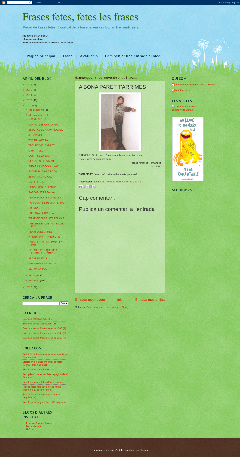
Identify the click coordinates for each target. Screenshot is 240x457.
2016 (29, 84)
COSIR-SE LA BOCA (39, 156)
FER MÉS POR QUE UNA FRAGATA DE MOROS (42, 252)
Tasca (68, 56)
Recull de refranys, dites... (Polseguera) (44, 402)
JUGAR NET (35, 135)
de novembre (37, 115)
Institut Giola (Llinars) (39, 423)
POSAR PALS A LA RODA (42, 171)
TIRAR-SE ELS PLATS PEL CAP (46, 218)
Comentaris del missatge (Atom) (110, 307)
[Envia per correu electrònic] (80, 186)
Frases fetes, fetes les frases (80, 16)
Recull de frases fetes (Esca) (38, 369)
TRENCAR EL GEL (38, 208)
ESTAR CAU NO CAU (40, 176)
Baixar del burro (34, 426)
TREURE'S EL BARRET (41, 145)
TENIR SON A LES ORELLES (44, 197)
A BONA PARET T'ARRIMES (44, 237)
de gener (34, 280)
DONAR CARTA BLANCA (42, 187)
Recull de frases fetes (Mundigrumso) (43, 382)
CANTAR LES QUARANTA (43, 124)
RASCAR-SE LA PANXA (41, 192)
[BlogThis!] (84, 186)
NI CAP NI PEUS (37, 258)
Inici (120, 299)
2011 (29, 105)
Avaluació (89, 56)
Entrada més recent (90, 299)
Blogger (144, 450)
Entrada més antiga (150, 299)
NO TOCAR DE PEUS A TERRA (46, 202)
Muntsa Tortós (183, 90)
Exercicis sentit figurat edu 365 (39, 323)
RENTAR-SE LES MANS (41, 161)
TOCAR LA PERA (38, 140)
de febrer (34, 275)
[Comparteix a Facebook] (90, 186)
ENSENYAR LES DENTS (42, 263)
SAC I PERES (36, 182)
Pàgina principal (41, 56)
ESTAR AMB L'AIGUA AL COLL (45, 129)
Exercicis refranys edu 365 (37, 319)
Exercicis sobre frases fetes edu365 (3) (44, 338)
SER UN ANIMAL (37, 269)
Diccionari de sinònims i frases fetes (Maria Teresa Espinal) (42, 363)
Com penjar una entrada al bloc (132, 56)
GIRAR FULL (35, 150)
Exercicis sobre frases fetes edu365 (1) (44, 328)
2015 (29, 90)
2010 (29, 287)
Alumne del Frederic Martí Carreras (195, 84)
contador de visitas (182, 109)
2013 (29, 100)
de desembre (37, 109)
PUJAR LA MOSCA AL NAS (43, 166)
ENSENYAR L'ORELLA (41, 213)
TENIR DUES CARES (40, 231)
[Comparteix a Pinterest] (94, 186)
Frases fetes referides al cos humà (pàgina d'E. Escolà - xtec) (41, 388)
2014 (29, 95)
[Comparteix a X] (87, 186)
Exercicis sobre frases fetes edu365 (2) (44, 333)
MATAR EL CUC (37, 119)
